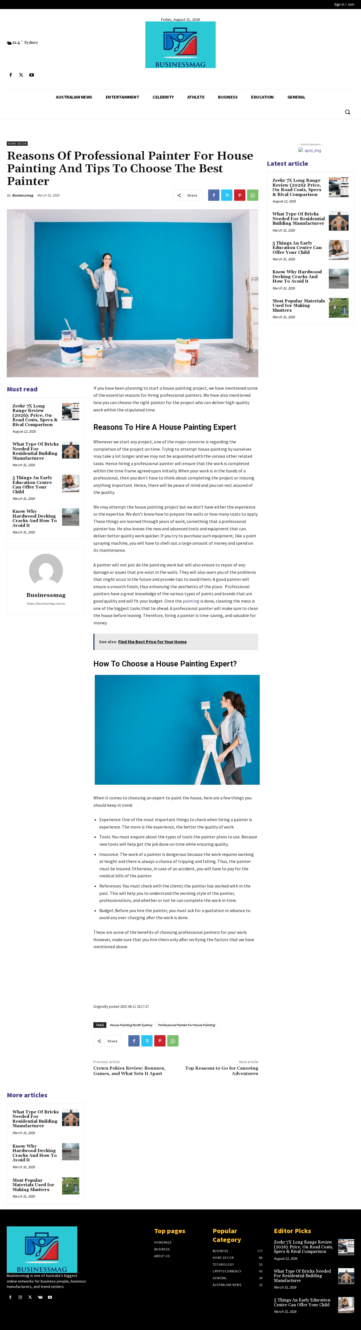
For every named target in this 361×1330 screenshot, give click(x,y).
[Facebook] (10, 75)
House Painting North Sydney (131, 1025)
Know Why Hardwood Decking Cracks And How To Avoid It (34, 518)
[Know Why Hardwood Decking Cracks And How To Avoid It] (71, 517)
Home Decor (17, 143)
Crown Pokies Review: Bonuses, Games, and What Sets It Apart (129, 1070)
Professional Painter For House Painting (186, 1025)
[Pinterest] (239, 195)
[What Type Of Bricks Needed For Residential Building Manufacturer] (71, 450)
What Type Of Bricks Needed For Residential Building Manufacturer (35, 451)
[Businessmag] (180, 44)
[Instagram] (20, 1297)
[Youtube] (31, 75)
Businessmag (22, 195)
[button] (347, 112)
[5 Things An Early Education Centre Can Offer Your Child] (71, 483)
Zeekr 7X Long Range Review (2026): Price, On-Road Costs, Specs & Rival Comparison (35, 416)
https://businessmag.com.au (46, 603)
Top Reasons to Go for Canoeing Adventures (221, 1070)
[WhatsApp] (252, 195)
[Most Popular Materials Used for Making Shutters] (71, 1186)
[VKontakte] (40, 1297)
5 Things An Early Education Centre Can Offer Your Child (32, 485)
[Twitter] (21, 75)
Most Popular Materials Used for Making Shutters (33, 1185)
